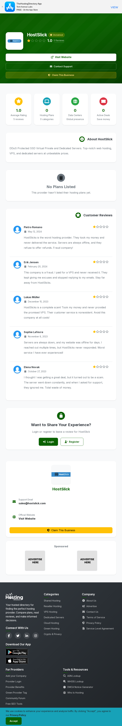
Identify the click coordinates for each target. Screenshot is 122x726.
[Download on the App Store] (23, 660)
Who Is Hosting (75, 692)
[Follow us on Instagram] (35, 635)
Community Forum (15, 698)
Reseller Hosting (52, 606)
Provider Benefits (15, 687)
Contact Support (63, 66)
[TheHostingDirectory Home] (14, 597)
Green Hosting (51, 628)
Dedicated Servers (54, 617)
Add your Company (16, 676)
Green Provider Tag (16, 692)
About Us (91, 600)
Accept (14, 721)
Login (50, 441)
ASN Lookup (74, 676)
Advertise (91, 606)
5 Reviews (59, 40)
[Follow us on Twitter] (18, 635)
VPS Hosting (50, 611)
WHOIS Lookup (75, 681)
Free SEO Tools (14, 703)
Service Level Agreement (100, 628)
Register (74, 441)
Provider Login (13, 681)
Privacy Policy (93, 623)
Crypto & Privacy (53, 634)
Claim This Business (63, 75)
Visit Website (63, 57)
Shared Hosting (52, 600)
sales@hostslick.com (32, 503)
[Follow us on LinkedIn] (27, 635)
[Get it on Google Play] (23, 652)
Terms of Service (95, 617)
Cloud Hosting (51, 623)
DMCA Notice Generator (80, 687)
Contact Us (92, 611)
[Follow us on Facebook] (9, 635)
